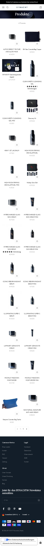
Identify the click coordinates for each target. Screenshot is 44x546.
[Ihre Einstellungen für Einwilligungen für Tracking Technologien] (40, 542)
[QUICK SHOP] (17, 44)
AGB (25, 458)
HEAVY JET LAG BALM (11, 150)
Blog (3, 483)
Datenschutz (27, 450)
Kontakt (4, 450)
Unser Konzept (6, 472)
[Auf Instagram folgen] (9, 508)
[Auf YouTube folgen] (19, 508)
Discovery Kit (32, 118)
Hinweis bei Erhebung (12, 543)
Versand (4, 458)
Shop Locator (6, 447)
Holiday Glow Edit (32, 182)
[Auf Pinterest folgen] (14, 508)
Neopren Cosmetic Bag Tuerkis (12, 419)
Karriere (4, 480)
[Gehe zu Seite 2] (26, 429)
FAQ (3, 454)
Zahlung (4, 462)
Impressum (27, 447)
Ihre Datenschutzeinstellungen (21, 540)
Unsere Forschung (7, 476)
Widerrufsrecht (28, 454)
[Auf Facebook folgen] (3, 508)
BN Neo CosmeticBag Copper (32, 49)
